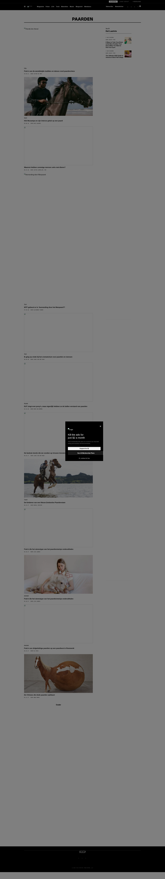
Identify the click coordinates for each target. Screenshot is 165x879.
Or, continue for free (84, 458)
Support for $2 (84, 448)
